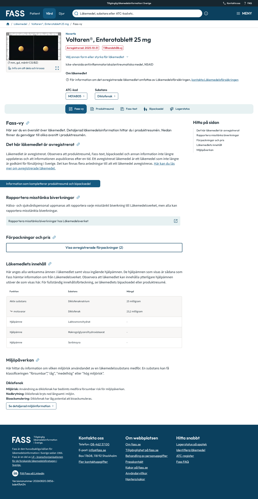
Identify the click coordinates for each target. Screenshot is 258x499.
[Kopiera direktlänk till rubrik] (27, 123)
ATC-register (185, 456)
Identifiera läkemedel (190, 450)
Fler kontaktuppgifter (93, 462)
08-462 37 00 (99, 444)
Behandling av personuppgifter (146, 456)
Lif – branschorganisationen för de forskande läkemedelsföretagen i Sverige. (37, 461)
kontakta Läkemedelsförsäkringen (215, 80)
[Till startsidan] (8, 24)
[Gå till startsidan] (15, 13)
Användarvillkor (136, 473)
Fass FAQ (182, 462)
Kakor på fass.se (136, 467)
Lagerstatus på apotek (191, 444)
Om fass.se (133, 444)
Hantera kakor (135, 479)
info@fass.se (97, 450)
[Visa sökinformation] (206, 13)
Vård (49, 13)
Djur (62, 13)
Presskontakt (134, 462)
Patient (35, 13)
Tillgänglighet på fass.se (142, 450)
